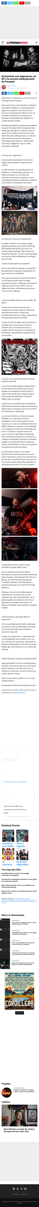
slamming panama (27, 901)
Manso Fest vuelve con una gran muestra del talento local (19, 892)
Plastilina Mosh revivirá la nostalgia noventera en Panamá (15, 874)
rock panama (18, 901)
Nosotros (15, 1194)
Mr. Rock (13, 85)
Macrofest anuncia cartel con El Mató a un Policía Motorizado (18, 886)
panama (11, 901)
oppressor (5, 901)
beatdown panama (18, 898)
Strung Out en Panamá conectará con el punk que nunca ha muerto (19, 880)
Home (24, 900)
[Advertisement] (19, 19)
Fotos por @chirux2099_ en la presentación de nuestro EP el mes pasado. (15, 809)
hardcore (19, 900)
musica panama (31, 900)
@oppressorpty (19, 693)
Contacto (23, 1194)
